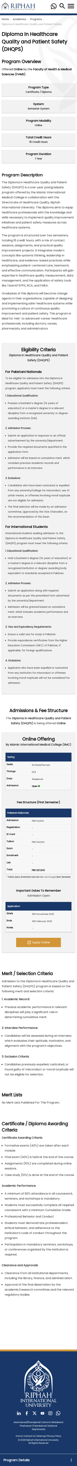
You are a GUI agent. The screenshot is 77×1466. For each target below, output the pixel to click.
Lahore (46, 1422)
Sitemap (41, 1436)
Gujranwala (38, 1429)
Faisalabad (39, 1425)
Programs (36, 19)
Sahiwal (52, 1425)
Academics (19, 19)
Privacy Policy (54, 1436)
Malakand (57, 1422)
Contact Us (29, 1436)
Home (5, 19)
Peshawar (26, 1425)
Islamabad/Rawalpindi (27, 1422)
